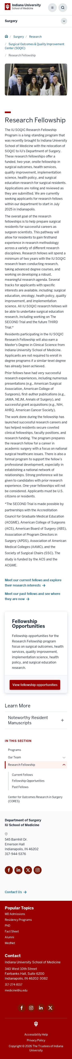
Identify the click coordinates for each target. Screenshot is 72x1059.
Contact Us (13, 892)
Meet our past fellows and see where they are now (32, 596)
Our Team (14, 757)
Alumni (9, 937)
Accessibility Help (36, 1034)
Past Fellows (20, 787)
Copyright (15, 1046)
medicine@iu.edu (16, 990)
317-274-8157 (13, 984)
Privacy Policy (36, 1040)
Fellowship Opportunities (28, 781)
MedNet (10, 943)
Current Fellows (22, 775)
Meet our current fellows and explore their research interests (33, 582)
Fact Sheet (12, 931)
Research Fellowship (21, 765)
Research (35, 37)
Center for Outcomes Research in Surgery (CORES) (35, 799)
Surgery (11, 21)
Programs (14, 750)
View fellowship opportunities (34, 685)
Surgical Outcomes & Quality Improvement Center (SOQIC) (34, 46)
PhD (7, 925)
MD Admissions (15, 914)
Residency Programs (18, 920)
